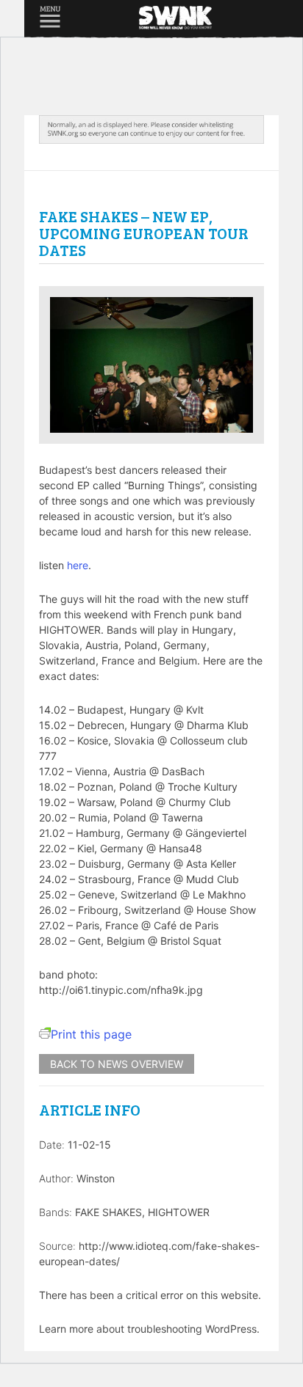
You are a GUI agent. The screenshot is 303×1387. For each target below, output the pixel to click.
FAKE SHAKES (108, 1212)
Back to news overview (116, 1064)
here (77, 565)
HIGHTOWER (179, 1212)
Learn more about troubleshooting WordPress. (149, 1328)
